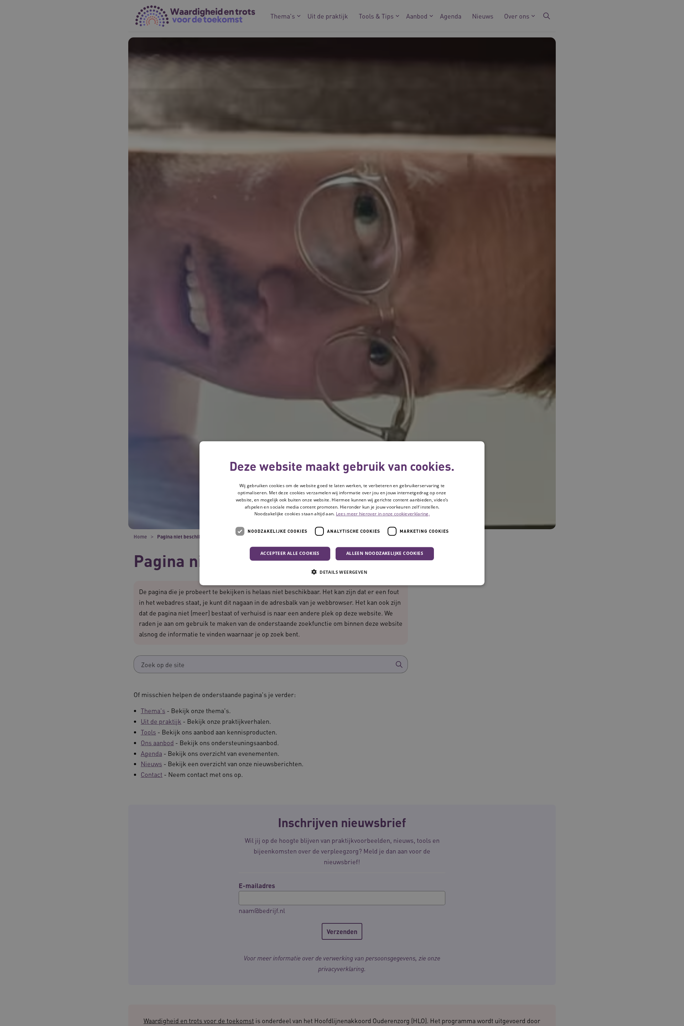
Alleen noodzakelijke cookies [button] (384, 553)
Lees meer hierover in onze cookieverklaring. (383, 514)
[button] (342, 571)
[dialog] (342, 513)
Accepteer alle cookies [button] (290, 553)
